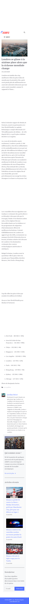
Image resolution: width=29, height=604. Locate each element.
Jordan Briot (12, 395)
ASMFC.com (11, 600)
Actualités (7, 387)
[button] (24, 32)
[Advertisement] (14, 15)
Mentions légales (19, 600)
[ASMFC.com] (5, 32)
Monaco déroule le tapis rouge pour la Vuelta (13, 558)
